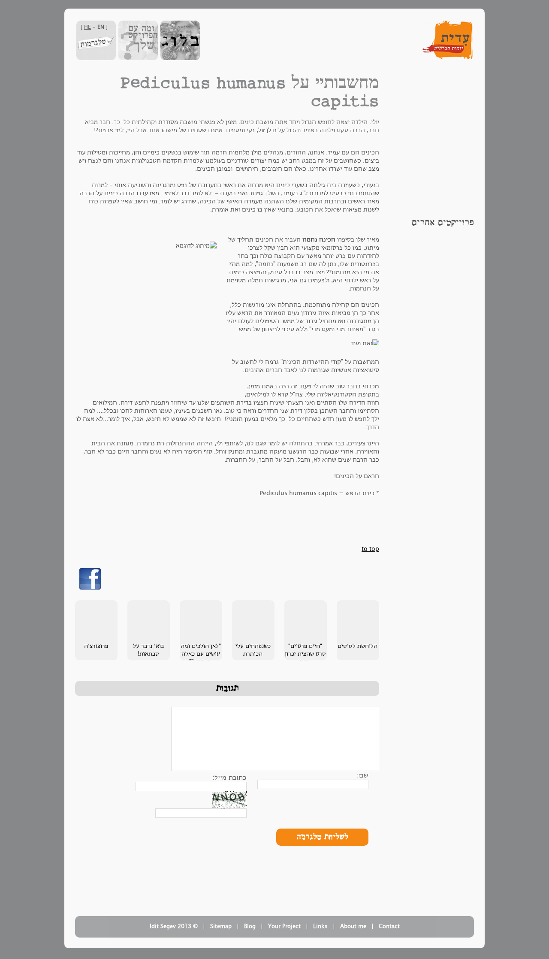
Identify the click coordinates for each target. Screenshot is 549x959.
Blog (250, 926)
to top (370, 549)
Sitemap (221, 926)
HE (87, 27)
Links (320, 926)
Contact (389, 926)
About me (353, 926)
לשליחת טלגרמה (322, 837)
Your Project (284, 926)
